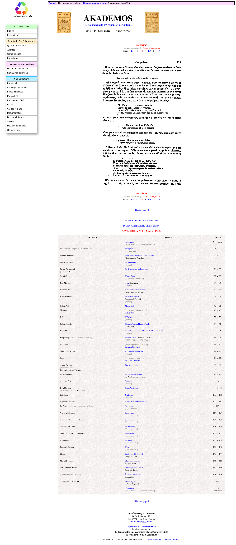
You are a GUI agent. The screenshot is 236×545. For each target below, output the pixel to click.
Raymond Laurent (132, 347)
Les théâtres (129, 433)
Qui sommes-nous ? (16, 45)
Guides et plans (14, 109)
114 (133, 50)
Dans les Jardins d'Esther (135, 289)
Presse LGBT (13, 96)
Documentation (14, 113)
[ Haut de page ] (141, 209)
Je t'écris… (129, 395)
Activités (11, 50)
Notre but (129, 406)
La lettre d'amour (132, 296)
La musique (129, 440)
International (13, 35)
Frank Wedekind (131, 388)
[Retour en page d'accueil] (22, 17)
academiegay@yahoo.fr (141, 522)
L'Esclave (129, 317)
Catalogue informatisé (17, 87)
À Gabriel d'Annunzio (134, 351)
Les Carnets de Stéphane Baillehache (139, 255)
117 (158, 50)
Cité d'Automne (131, 365)
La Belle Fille (130, 262)
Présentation (13, 83)
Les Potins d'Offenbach (134, 454)
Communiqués (14, 54)
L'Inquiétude (130, 276)
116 (150, 50)
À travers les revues (133, 474)
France (10, 31)
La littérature (130, 426)
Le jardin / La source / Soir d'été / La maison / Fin (145, 330)
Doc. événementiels (16, 126)
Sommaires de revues (17, 73)
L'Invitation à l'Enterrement (136, 401)
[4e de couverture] (152, 32)
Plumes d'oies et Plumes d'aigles (137, 324)
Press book (12, 58)
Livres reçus (130, 481)
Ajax (127, 283)
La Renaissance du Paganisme (137, 269)
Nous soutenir (154, 539)
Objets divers (13, 130)
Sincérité (128, 381)
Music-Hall (129, 306)
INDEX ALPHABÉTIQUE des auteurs (141, 225)
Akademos (129, 241)
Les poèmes (129, 412)
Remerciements (172, 539)
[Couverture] (64, 32)
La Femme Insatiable (133, 374)
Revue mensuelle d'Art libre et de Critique (108, 25)
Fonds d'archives (15, 92)
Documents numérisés (94, 3)
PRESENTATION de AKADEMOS (141, 220)
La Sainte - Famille (132, 360)
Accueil (52, 3)
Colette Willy (130, 312)
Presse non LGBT (15, 100)
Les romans (129, 419)
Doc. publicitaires (15, 117)
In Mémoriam (130, 337)
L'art (127, 447)
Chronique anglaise (132, 460)
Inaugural (129, 248)
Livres (10, 104)
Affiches (11, 121)
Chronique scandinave (134, 467)
